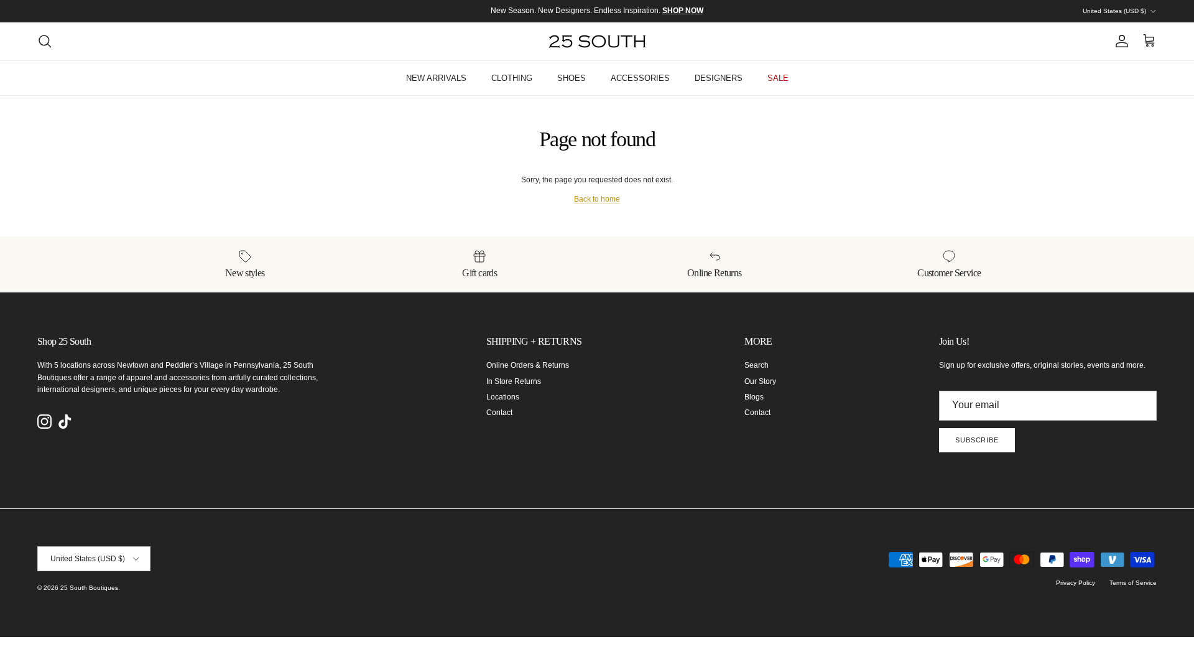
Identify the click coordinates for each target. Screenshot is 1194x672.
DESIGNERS (719, 78)
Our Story (760, 381)
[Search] (44, 41)
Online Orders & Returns (527, 365)
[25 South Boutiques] (597, 41)
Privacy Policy (1075, 582)
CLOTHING (511, 78)
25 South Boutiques (89, 587)
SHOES (571, 78)
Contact (499, 412)
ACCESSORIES (640, 78)
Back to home (597, 199)
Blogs (754, 397)
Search (756, 365)
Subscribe (977, 440)
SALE (778, 78)
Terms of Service (1133, 582)
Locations (502, 397)
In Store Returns (513, 381)
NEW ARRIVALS (436, 78)
